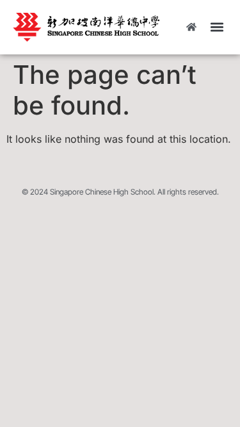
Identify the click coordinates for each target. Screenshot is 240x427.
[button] (216, 27)
